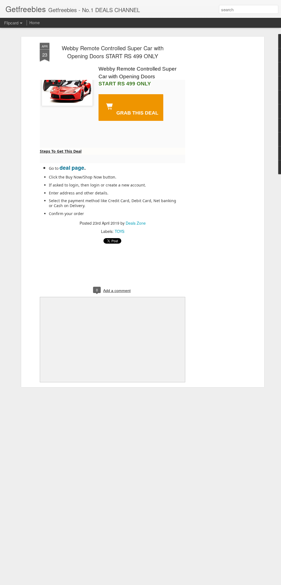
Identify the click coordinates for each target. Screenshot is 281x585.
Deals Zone (136, 223)
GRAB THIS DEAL (136, 113)
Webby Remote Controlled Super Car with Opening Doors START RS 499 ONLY (113, 52)
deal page (72, 167)
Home (34, 22)
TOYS (119, 231)
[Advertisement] (215, 129)
